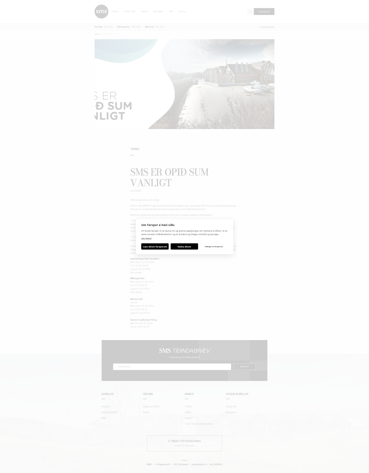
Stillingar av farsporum (214, 246)
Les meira (146, 238)
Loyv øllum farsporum (155, 246)
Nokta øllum (184, 246)
